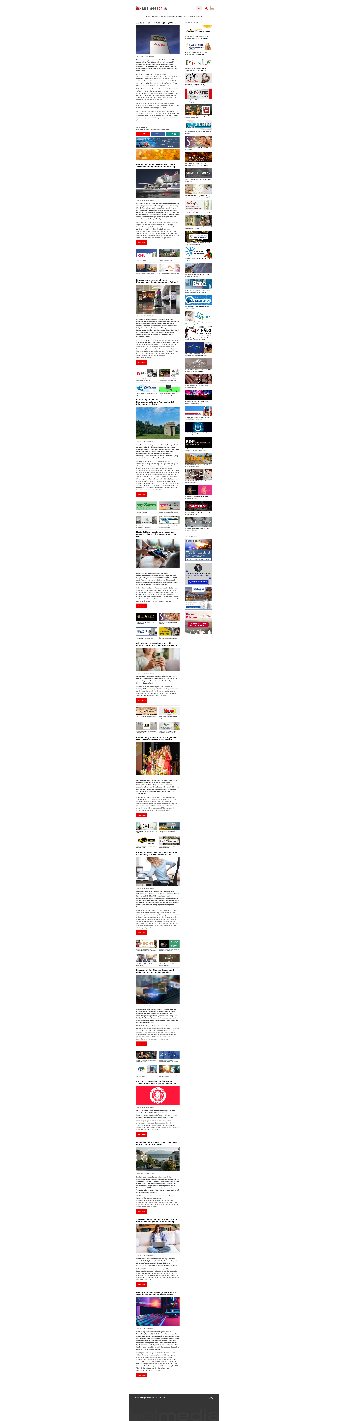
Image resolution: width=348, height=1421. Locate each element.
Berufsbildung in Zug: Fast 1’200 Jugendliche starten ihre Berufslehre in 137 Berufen (157, 738)
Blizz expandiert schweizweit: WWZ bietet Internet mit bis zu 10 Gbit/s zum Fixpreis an (156, 644)
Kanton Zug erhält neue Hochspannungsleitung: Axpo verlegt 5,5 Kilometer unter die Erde (155, 402)
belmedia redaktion (149, 56)
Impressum (139, 1398)
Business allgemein (196, 16)
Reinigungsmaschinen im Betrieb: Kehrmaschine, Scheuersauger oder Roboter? (157, 281)
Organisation (171, 16)
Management (155, 16)
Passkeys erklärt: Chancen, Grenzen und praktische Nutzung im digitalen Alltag (155, 971)
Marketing (163, 16)
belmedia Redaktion (149, 200)
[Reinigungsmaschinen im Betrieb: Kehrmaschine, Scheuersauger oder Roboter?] (158, 299)
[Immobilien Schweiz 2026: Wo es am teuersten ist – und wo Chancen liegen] (158, 1159)
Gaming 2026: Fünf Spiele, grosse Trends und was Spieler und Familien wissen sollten (157, 1293)
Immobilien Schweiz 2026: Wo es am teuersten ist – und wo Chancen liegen (157, 1143)
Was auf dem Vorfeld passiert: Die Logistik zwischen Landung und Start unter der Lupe (156, 165)
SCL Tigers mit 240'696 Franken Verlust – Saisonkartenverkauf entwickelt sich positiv (156, 1082)
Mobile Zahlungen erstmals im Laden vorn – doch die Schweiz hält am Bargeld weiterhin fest (156, 534)
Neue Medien (180, 16)
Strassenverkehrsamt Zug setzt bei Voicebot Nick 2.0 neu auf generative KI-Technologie (156, 1220)
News (148, 16)
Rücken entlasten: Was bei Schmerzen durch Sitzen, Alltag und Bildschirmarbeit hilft (156, 853)
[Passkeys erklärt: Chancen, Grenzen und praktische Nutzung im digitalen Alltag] (158, 989)
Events (186, 16)
